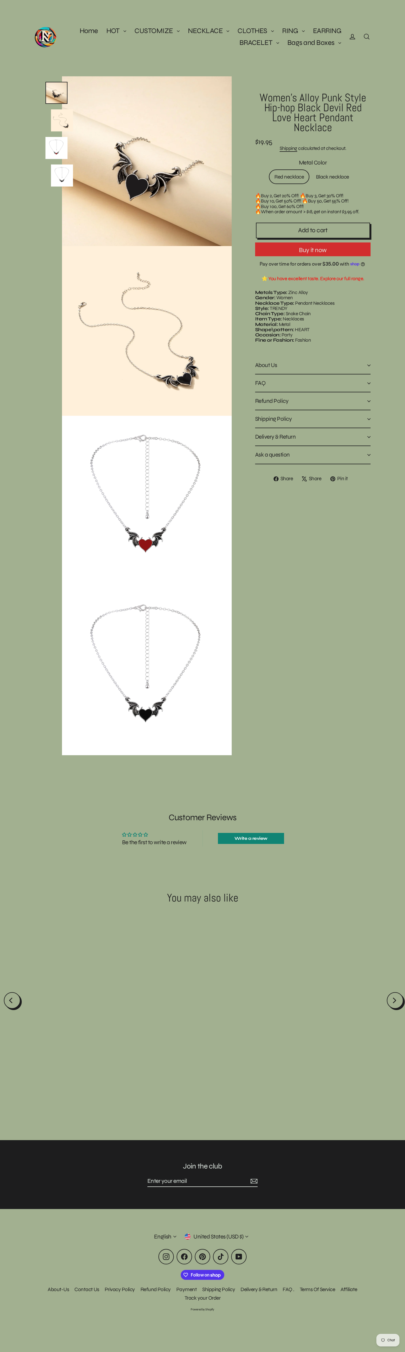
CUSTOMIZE (154, 30)
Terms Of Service (317, 1289)
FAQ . (288, 1289)
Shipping (288, 148)
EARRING (327, 30)
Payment (186, 1289)
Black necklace (332, 177)
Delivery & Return (275, 436)
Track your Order (203, 1298)
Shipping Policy (273, 418)
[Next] (395, 1000)
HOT (113, 30)
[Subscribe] (253, 1181)
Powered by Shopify (202, 1309)
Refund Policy (271, 401)
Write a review (251, 838)
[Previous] (12, 1000)
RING (290, 30)
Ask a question (272, 454)
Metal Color (313, 163)
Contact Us (86, 1289)
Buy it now (312, 250)
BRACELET (256, 42)
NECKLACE (206, 30)
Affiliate (349, 1289)
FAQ (260, 383)
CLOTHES (252, 30)
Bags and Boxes (311, 42)
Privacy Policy (120, 1289)
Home (89, 30)
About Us (266, 365)
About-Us (58, 1289)
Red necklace (289, 177)
